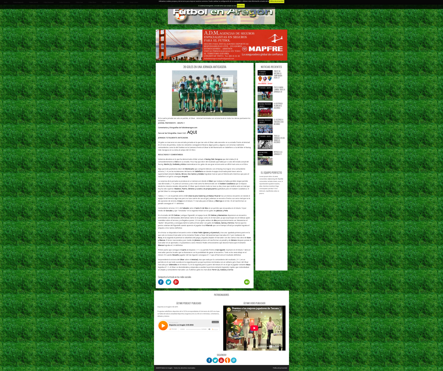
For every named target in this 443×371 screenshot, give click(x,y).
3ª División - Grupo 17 (265, 89)
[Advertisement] (271, 233)
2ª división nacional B (262, 72)
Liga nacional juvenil (263, 153)
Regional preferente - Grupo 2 (265, 121)
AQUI (192, 132)
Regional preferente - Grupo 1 (265, 105)
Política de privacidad (280, 368)
